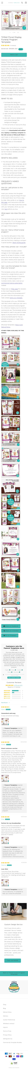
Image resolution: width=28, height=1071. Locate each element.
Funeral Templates (15, 1067)
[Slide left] (10, 32)
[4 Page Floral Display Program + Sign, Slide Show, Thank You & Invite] (10, 524)
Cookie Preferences (9, 1019)
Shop (4, 1004)
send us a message (16, 298)
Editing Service (7, 1038)
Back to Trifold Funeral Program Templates (14, 973)
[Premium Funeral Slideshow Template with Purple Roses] (10, 621)
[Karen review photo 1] (5, 721)
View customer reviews (14, 677)
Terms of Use (7, 1031)
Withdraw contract (8, 1023)
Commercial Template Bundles (12, 1042)
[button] (2, 3)
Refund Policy (7, 1012)
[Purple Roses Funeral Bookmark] (10, 414)
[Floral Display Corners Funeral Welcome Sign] (10, 588)
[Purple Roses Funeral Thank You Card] (10, 477)
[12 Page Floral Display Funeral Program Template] (10, 430)
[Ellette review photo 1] (5, 778)
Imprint (5, 1027)
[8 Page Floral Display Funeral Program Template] (10, 350)
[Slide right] (18, 32)
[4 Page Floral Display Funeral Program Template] (10, 572)
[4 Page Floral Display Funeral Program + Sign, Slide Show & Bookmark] (10, 509)
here (6, 209)
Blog (4, 1008)
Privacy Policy (7, 1035)
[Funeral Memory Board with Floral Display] (10, 604)
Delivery (5, 1016)
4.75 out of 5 (18, 685)
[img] (5, 707)
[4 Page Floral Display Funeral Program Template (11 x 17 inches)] (10, 462)
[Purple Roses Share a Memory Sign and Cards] (10, 540)
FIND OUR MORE (12, 960)
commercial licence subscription (11, 283)
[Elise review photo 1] (5, 840)
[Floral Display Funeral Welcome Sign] (10, 382)
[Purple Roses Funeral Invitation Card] (10, 556)
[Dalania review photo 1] (5, 883)
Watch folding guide (18, 242)
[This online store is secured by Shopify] (14, 1063)
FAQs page (14, 289)
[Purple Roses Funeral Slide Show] (10, 399)
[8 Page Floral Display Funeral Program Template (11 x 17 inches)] (10, 446)
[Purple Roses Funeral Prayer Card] (10, 493)
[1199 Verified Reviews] (14, 993)
